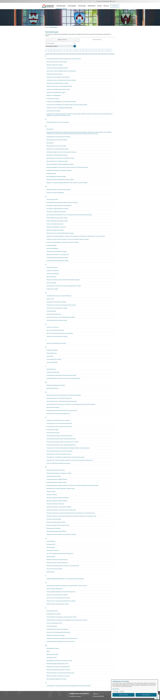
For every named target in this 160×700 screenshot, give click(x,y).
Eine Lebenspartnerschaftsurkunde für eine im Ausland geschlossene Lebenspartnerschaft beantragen (69, 214)
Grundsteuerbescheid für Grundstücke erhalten (57, 320)
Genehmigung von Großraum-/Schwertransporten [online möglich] (61, 305)
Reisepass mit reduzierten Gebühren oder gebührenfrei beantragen (61, 534)
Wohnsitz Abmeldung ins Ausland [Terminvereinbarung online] (60, 672)
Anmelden (115, 6)
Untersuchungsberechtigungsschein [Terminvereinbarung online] (61, 591)
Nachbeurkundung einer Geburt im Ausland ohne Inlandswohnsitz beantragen (64, 395)
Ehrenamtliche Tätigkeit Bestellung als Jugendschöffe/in (59, 205)
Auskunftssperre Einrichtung (53, 98)
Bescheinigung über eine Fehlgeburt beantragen (57, 161)
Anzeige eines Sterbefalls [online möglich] (56, 92)
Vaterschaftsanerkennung (52, 610)
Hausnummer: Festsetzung (52, 327)
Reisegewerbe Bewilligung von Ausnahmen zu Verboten (59, 473)
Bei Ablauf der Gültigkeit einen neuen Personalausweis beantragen (61, 152)
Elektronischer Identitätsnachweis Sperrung (56, 227)
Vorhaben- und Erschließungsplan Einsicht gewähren (58, 632)
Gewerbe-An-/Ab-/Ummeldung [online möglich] (57, 308)
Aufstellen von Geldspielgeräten (54, 95)
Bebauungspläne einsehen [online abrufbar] (56, 145)
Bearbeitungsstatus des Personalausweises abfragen (58, 136)
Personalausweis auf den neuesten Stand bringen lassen (59, 426)
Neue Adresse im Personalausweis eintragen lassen (58, 413)
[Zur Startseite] (47, 5)
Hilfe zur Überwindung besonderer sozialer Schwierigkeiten (60, 333)
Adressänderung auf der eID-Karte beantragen (57, 61)
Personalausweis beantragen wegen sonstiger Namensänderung (61, 444)
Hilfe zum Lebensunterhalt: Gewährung (55, 330)
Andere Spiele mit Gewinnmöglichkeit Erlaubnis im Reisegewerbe (61, 71)
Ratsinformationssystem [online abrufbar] (56, 470)
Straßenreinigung (50, 571)
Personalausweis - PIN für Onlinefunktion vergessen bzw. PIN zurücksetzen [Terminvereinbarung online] (70, 460)
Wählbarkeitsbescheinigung (53, 648)
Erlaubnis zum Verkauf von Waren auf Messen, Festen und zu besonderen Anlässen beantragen (68, 239)
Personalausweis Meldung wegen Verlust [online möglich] (59, 451)
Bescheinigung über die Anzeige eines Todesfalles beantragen (60, 158)
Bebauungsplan (50, 142)
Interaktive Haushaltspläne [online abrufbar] (56, 343)
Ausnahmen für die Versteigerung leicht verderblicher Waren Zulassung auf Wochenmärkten (67, 104)
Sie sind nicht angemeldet (102, 1)
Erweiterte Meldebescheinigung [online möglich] (57, 257)
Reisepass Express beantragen (53, 528)
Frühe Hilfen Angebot (51, 282)
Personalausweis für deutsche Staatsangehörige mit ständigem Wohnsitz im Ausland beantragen (68, 448)
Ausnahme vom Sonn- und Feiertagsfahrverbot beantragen (60, 107)
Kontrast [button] (113, 1)
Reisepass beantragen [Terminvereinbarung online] (58, 525)
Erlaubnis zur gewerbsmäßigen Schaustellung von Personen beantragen (63, 242)
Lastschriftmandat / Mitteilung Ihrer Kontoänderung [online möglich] (61, 375)
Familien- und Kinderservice (53, 270)
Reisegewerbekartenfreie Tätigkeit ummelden (57, 482)
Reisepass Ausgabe (51, 491)
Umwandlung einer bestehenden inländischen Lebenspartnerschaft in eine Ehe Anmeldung (67, 585)
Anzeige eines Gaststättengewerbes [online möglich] (58, 89)
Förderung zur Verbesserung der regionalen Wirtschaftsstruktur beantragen (63, 279)
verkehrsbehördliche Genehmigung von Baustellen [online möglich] (61, 617)
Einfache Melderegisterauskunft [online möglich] (57, 220)
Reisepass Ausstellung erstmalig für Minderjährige (58, 497)
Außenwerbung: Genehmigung (53, 110)
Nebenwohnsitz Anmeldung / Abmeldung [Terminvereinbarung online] (62, 410)
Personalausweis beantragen (53, 432)
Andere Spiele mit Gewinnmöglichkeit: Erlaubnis (57, 67)
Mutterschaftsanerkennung (52, 388)
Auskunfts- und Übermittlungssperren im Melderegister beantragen (61, 101)
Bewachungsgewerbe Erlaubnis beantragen (56, 176)
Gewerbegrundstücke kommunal (54, 314)
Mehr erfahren (115, 688)
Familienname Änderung (52, 267)
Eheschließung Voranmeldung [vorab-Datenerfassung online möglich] (62, 202)
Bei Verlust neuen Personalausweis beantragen (57, 155)
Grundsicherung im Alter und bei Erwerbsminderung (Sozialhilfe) (61, 317)
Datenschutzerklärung (98, 696)
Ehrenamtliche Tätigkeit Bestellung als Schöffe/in (57, 208)
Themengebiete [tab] (63, 39)
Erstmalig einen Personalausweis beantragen (57, 251)
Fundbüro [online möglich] (52, 288)
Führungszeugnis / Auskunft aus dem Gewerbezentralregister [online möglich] (64, 285)
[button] (106, 6)
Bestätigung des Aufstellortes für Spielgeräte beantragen (59, 170)
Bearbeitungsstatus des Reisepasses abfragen (57, 139)
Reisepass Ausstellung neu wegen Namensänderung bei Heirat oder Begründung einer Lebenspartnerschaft (71, 513)
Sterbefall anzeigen (51, 556)
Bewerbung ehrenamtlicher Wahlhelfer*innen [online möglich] (60, 179)
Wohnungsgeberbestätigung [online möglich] (56, 679)
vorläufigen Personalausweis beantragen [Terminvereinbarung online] (62, 638)
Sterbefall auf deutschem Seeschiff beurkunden (57, 559)
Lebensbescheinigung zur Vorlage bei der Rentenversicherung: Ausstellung (63, 378)
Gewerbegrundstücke (51, 311)
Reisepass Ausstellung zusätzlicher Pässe (56, 522)
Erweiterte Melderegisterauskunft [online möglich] (57, 260)
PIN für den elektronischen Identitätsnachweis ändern (58, 463)
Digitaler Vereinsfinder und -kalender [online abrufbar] (58, 189)
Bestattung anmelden (51, 173)
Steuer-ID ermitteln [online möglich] (54, 568)
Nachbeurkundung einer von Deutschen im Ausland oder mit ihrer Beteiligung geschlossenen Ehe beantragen (71, 404)
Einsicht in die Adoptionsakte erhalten (55, 224)
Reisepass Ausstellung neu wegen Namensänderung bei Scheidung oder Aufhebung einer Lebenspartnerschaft (71, 516)
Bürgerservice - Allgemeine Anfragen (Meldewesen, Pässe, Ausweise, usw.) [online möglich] (67, 182)
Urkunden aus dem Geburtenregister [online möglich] (58, 597)
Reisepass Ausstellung (52, 494)
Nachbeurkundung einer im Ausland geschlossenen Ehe (59, 398)
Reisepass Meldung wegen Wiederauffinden (56, 531)
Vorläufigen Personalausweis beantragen (56, 635)
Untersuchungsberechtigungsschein (55, 588)
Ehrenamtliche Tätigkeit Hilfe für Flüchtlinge (56, 211)
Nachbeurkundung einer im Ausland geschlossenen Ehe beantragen (62, 401)
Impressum (95, 693)
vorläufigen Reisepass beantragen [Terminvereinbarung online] (60, 641)
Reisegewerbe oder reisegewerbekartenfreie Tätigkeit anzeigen (61, 488)
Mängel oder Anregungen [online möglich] (56, 385)
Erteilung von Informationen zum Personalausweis (58, 254)
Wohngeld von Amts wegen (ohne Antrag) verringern (58, 666)
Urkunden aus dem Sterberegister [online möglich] (58, 604)
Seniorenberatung (51, 547)
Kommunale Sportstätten (52, 362)
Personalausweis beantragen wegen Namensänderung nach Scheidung (63, 441)
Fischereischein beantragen (53, 273)
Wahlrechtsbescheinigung (52, 654)
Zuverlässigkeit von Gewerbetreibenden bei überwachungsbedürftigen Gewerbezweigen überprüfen (69, 685)
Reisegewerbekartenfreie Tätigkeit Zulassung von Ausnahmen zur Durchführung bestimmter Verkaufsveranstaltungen (72, 485)
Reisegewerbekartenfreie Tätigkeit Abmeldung (57, 479)
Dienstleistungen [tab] (98, 39)
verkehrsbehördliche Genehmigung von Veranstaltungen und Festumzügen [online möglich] (67, 620)
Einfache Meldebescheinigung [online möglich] (57, 217)
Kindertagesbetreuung (51, 353)
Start (46, 27)
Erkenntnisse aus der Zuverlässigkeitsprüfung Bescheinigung (60, 233)
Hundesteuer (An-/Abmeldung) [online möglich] (57, 336)
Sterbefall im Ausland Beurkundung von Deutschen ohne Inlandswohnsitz (63, 565)
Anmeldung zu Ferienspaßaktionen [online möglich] (58, 77)
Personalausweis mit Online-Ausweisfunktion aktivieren (59, 454)
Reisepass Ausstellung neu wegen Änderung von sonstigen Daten (61, 509)
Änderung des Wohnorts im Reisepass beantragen (58, 122)
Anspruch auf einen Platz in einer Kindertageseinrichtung (59, 86)
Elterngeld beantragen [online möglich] (55, 230)
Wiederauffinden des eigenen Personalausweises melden (59, 660)
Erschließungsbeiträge (52, 245)
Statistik (122, 691)
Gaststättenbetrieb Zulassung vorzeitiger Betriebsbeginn (59, 295)
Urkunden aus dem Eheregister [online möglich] (57, 594)
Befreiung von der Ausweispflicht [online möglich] (57, 149)
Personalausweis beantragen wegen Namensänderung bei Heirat (61, 438)
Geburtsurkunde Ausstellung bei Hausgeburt (56, 301)
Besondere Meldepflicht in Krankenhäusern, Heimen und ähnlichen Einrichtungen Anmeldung (67, 167)
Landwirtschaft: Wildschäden (53, 372)
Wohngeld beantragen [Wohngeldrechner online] (57, 663)
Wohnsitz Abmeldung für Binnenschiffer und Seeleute (58, 669)
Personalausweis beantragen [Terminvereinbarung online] (59, 435)
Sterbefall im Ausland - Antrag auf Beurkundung (57, 562)
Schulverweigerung (51, 541)
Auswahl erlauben (123, 694)
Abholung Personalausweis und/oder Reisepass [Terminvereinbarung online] (64, 58)
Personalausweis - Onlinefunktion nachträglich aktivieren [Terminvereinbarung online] (65, 457)
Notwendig (116, 691)
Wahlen (48, 651)
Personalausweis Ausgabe (52, 429)
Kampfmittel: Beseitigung (52, 350)
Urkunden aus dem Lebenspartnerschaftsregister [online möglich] (61, 600)
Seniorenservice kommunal (53, 550)
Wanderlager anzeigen (52, 657)
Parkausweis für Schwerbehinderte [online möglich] (58, 420)
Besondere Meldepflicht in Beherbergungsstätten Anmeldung (60, 164)
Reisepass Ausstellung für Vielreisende (55, 503)
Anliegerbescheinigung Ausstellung (54, 74)
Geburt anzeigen (50, 298)
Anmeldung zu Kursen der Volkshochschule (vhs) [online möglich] (61, 80)
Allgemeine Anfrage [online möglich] (55, 64)
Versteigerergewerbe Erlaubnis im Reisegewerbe (57, 629)
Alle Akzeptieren (146, 694)
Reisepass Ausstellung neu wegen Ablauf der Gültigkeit (59, 506)
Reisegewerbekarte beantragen (54, 476)
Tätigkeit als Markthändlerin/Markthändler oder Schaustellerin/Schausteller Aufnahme (65, 578)
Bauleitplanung (50, 129)
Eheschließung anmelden (52, 199)
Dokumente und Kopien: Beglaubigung (55, 192)
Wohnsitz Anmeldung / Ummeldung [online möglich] (58, 675)
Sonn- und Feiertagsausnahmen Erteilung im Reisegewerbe (60, 553)
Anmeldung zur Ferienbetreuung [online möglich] (57, 83)
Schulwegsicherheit (51, 544)
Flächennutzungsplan (51, 276)
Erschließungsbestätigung (52, 248)
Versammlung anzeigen (52, 626)
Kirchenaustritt (50, 356)
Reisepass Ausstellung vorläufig (54, 519)
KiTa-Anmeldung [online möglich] (54, 359)
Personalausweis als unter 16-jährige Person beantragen (59, 423)
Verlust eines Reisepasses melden (54, 623)
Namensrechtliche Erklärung (53, 407)
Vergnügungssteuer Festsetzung (54, 613)
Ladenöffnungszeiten (51, 369)
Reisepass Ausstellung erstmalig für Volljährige (57, 500)
